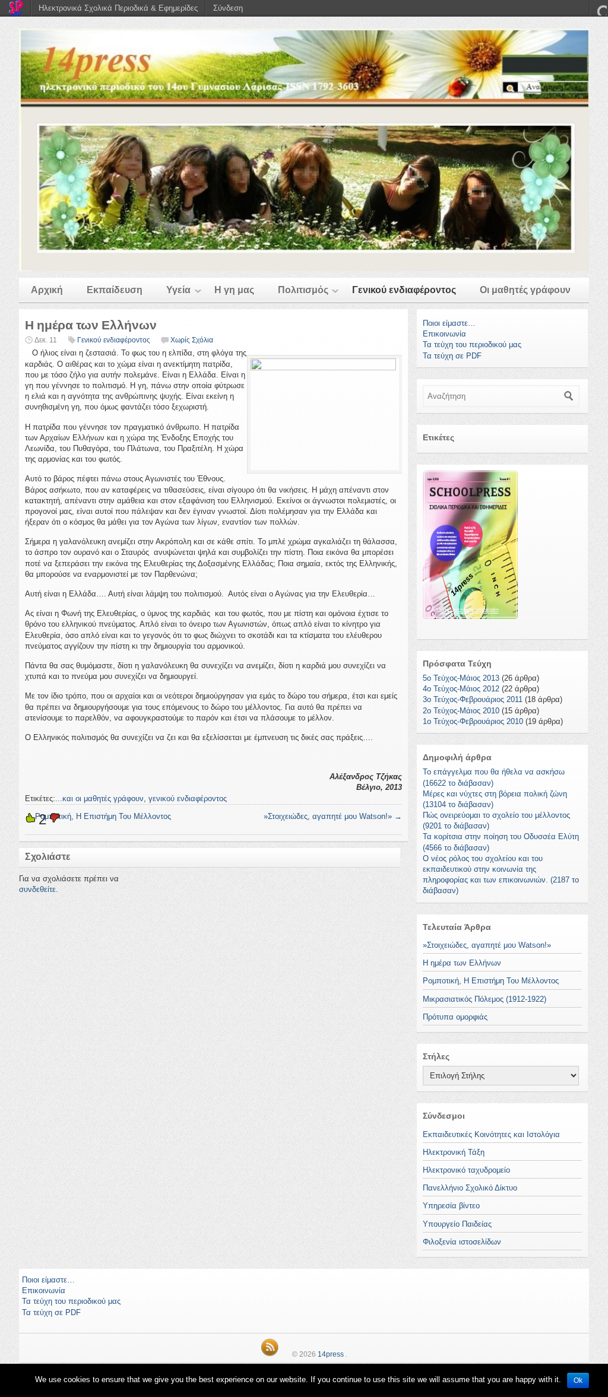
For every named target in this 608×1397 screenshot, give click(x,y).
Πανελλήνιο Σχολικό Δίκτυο (470, 1187)
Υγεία (178, 290)
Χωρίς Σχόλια (191, 340)
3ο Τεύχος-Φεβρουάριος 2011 (472, 699)
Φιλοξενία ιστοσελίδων (462, 1241)
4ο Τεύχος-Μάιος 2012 (461, 688)
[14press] (304, 149)
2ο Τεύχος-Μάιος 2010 (461, 710)
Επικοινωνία (444, 333)
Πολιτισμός (303, 290)
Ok (578, 1380)
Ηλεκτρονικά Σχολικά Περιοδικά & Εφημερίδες (118, 8)
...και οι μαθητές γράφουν (99, 798)
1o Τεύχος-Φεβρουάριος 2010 (473, 721)
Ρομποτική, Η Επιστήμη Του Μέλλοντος (98, 816)
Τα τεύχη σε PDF (452, 355)
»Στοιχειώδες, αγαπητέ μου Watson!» (333, 816)
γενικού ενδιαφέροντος (187, 798)
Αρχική (47, 290)
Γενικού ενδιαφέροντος (404, 290)
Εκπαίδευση (114, 290)
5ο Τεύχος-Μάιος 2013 (461, 678)
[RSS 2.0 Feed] (269, 1354)
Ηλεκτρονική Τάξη (453, 1152)
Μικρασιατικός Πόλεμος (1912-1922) (484, 999)
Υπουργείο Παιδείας (457, 1224)
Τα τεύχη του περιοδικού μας (472, 344)
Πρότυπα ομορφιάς (455, 1016)
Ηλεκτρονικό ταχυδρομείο (466, 1170)
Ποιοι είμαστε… (449, 323)
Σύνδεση (228, 8)
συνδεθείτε (37, 889)
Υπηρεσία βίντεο (451, 1205)
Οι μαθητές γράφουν (525, 290)
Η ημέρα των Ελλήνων (462, 962)
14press (331, 1354)
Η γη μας (234, 290)
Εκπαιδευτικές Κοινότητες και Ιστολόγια (491, 1134)
